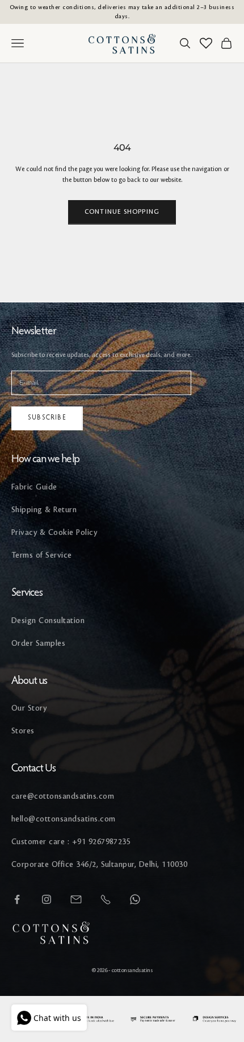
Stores (23, 731)
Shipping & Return (44, 509)
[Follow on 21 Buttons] (76, 899)
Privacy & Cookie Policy (54, 532)
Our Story (29, 708)
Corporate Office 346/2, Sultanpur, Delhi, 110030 (99, 864)
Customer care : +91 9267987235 (71, 841)
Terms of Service (41, 555)
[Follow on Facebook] (17, 899)
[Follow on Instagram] (46, 899)
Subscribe (47, 417)
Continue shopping (122, 212)
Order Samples (38, 643)
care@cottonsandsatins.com (62, 796)
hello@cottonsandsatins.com (63, 819)
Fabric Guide (34, 487)
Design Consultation (48, 620)
